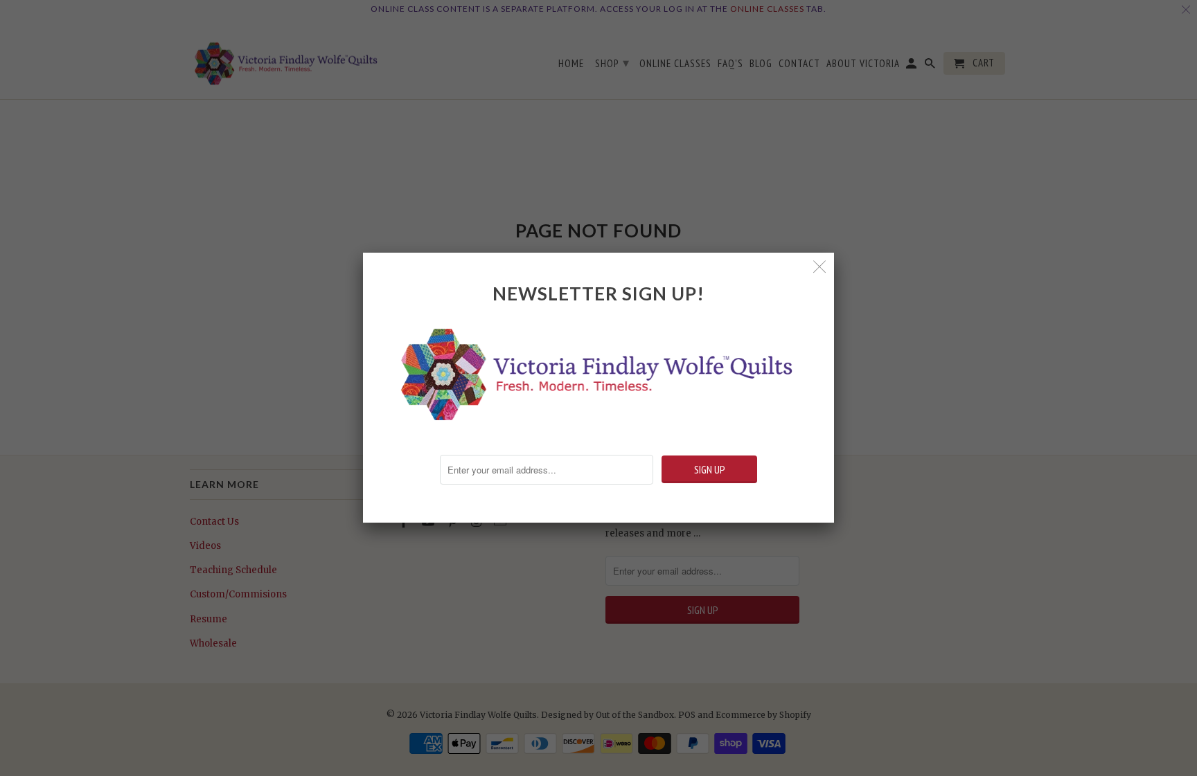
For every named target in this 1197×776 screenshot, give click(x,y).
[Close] (820, 267)
